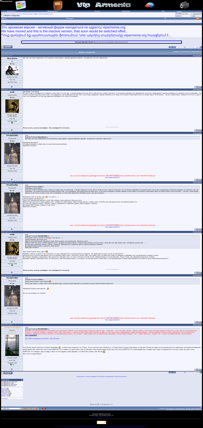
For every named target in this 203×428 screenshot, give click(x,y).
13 (70, 426)
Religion (36, 14)
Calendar (179, 11)
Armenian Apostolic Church (46, 14)
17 (76, 426)
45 (120, 426)
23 (86, 426)
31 (98, 426)
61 (146, 426)
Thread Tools (185, 51)
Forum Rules (4, 398)
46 (122, 426)
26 (90, 426)
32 (100, 426)
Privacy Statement (196, 408)
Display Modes (196, 51)
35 (105, 426)
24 (87, 426)
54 (135, 426)
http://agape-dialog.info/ (112, 177)
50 (128, 426)
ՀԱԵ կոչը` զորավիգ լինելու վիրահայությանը (112, 376)
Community (69, 18)
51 (130, 426)
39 (111, 426)
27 (92, 426)
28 (94, 426)
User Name (178, 13)
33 (101, 426)
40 (113, 426)
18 (78, 426)
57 (140, 426)
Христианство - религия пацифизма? (87, 376)
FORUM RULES (126, 11)
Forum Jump (10, 11)
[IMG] (2, 390)
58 (141, 426)
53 (133, 426)
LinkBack (176, 51)
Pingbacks (4, 394)
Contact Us (163, 408)
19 (79, 426)
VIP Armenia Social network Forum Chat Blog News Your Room (183, 409)
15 (193, 47)
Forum (18, 14)
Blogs (3, 18)
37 (108, 426)
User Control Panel (7, 1)
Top (201, 407)
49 (127, 426)
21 (82, 426)
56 (138, 426)
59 (143, 426)
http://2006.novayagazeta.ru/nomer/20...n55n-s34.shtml (42, 338)
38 (109, 426)
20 (81, 426)
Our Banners (170, 408)
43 (117, 426)
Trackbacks (4, 393)
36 (106, 426)
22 (84, 426)
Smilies (3, 389)
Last (197, 47)
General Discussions (27, 14)
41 (114, 426)
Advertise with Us (180, 408)
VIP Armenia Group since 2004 (102, 416)
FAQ (163, 11)
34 (103, 426)
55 (136, 426)
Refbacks (3, 396)
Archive (188, 408)
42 (116, 426)
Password (178, 16)
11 (67, 426)
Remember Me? (197, 14)
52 (132, 426)
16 (74, 426)
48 (125, 426)
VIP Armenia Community (9, 14)
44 (119, 426)
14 (71, 426)
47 (124, 426)
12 (68, 426)
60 (144, 426)
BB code (3, 388)
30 (97, 426)
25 (89, 426)
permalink (198, 55)
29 (95, 426)
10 (65, 426)
